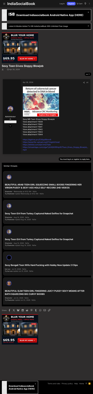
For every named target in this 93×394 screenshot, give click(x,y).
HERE (79, 15)
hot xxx (7, 269)
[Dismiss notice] (88, 12)
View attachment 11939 (33, 122)
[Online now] (10, 111)
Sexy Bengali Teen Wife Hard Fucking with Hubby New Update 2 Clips (41, 265)
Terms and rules (54, 383)
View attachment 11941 (32, 127)
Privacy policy (67, 383)
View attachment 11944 (33, 134)
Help (76, 383)
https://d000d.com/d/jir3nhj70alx (37, 144)
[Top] (86, 384)
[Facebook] (79, 390)
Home (81, 383)
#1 (87, 82)
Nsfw (35, 191)
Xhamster (8, 191)
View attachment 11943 (33, 132)
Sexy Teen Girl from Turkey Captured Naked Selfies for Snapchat (39, 213)
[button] (4, 3)
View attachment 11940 (33, 124)
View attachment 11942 (33, 129)
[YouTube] (90, 390)
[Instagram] (83, 390)
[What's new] (85, 3)
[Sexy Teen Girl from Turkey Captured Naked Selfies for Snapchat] (9, 205)
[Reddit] (86, 390)
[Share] (84, 82)
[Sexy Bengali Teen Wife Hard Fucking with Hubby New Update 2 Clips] (9, 257)
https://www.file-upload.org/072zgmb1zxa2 (41, 142)
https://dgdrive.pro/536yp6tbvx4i (37, 139)
